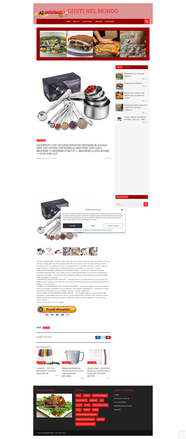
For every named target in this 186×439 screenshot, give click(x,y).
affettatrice (93, 400)
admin (38, 158)
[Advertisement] (73, 177)
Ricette (76, 21)
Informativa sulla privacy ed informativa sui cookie (97, 230)
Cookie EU (117, 409)
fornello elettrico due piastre (85, 419)
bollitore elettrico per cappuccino (87, 414)
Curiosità (98, 21)
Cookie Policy (78, 230)
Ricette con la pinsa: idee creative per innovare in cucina (134, 95)
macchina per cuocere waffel (85, 424)
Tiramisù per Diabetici (79, 45)
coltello (87, 405)
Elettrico (86, 410)
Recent (119, 67)
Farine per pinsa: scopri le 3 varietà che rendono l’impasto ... (135, 107)
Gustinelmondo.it (49, 433)
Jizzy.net (126, 398)
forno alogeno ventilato (100, 405)
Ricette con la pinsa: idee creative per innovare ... (106, 47)
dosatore (46, 328)
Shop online (109, 21)
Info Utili (106, 42)
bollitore (79, 405)
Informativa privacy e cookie (123, 406)
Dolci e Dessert (79, 42)
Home (68, 21)
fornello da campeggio (100, 395)
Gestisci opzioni (113, 226)
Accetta (72, 226)
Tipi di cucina (87, 21)
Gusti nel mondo (93, 11)
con (101, 400)
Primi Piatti (53, 42)
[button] (122, 210)
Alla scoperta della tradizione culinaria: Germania (54, 407)
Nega (93, 226)
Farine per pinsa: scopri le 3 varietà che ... (133, 46)
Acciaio (95, 410)
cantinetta (100, 419)
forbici (78, 395)
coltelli (79, 410)
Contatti (116, 395)
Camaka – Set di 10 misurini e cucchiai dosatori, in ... (46, 371)
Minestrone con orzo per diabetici (53, 46)
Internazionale (54, 402)
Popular (127, 67)
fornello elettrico (81, 400)
